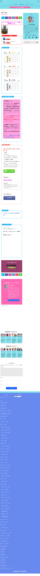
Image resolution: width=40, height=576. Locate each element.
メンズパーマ (5, 508)
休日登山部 (3, 546)
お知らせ (3, 416)
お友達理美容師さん (5, 413)
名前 (1, 377)
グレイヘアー (4, 459)
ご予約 (32, 4)
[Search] (37, 42)
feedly (12, 267)
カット (3, 424)
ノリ (5, 289)
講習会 (3, 565)
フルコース (3, 519)
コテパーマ (4, 489)
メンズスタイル (4, 538)
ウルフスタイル (5, 427)
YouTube (3, 405)
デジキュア (4, 500)
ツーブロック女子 (5, 432)
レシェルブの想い (14, 4)
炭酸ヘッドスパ (4, 557)
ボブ (3, 435)
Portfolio (27, 4)
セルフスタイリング (5, 465)
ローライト (4, 454)
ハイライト (4, 451)
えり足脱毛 (3, 408)
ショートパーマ (5, 492)
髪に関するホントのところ (6, 568)
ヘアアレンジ (5, 421)
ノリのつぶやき (4, 470)
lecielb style (4, 402)
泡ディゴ (4, 481)
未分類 (3, 554)
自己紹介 (3, 562)
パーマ (3, 484)
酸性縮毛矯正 (5, 516)
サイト (1, 384)
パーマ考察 (4, 505)
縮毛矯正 (4, 511)
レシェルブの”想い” (23, 571)
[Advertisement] (11, 317)
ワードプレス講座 (4, 543)
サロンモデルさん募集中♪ (20, 7)
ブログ (3, 524)
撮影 (2, 551)
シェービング (4, 462)
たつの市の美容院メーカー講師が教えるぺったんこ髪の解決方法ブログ (18, 574)
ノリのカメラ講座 (5, 446)
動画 (2, 549)
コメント (2, 367)
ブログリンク (5, 527)
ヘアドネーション (4, 535)
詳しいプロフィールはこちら (14, 300)
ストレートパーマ (5, 497)
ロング (4, 440)
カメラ (3, 443)
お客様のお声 (21, 4)
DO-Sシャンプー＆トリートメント (7, 398)
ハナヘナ (3, 478)
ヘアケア (3, 530)
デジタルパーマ (5, 503)
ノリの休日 (3, 473)
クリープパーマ (5, 486)
